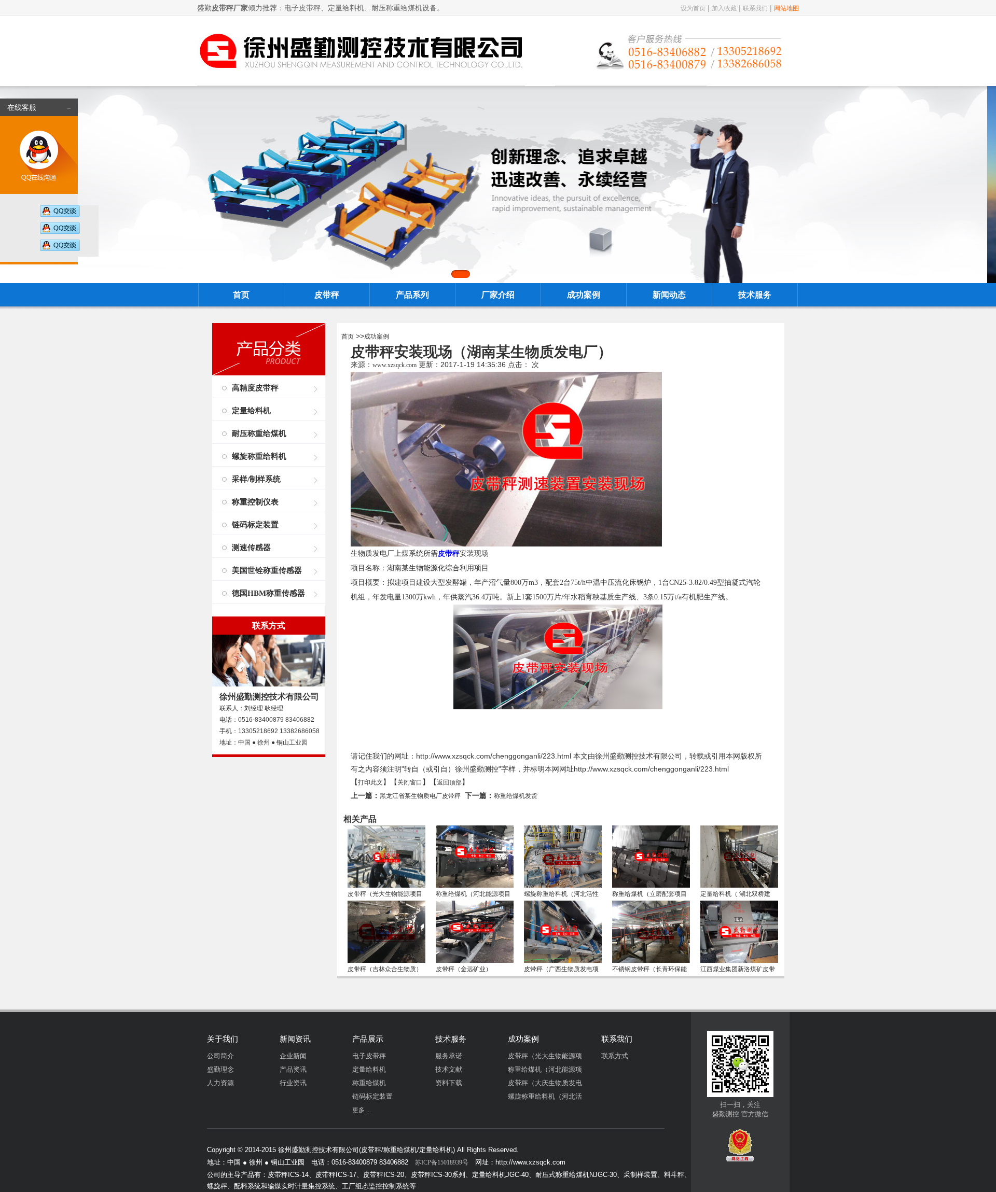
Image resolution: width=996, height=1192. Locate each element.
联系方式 (614, 1056)
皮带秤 (326, 294)
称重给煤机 (369, 1083)
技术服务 (754, 294)
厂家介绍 (498, 294)
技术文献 (448, 1069)
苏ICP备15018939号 (441, 1162)
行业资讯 (293, 1083)
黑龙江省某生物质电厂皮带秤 (420, 796)
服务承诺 (448, 1056)
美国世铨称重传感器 (267, 570)
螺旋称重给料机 (259, 456)
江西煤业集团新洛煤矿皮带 (737, 969)
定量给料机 (251, 410)
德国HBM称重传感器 (268, 593)
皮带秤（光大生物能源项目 (385, 893)
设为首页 (693, 8)
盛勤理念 (220, 1069)
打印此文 (370, 782)
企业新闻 (293, 1056)
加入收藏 (724, 8)
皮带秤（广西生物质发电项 (561, 969)
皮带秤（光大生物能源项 (545, 1056)
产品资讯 (293, 1069)
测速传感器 (251, 547)
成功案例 (583, 294)
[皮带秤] (361, 79)
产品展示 (367, 1039)
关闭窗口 (409, 782)
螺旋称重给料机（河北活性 (561, 893)
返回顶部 (449, 782)
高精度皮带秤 (255, 388)
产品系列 (412, 294)
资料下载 (448, 1083)
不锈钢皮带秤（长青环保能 (649, 969)
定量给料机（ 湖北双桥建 (735, 893)
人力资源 (220, 1083)
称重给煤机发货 (515, 796)
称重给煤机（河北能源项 (545, 1069)
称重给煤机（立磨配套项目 (649, 893)
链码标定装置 (255, 525)
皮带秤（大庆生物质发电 (545, 1083)
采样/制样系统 (256, 479)
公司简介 (220, 1056)
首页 (241, 294)
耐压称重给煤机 (259, 433)
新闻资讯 (295, 1039)
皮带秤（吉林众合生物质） (385, 969)
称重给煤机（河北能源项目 (473, 893)
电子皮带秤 (369, 1056)
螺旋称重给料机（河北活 (545, 1096)
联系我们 (755, 8)
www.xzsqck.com (394, 365)
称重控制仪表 (255, 502)
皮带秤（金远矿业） (464, 969)
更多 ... (361, 1110)
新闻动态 (669, 294)
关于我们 (222, 1039)
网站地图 (786, 8)
